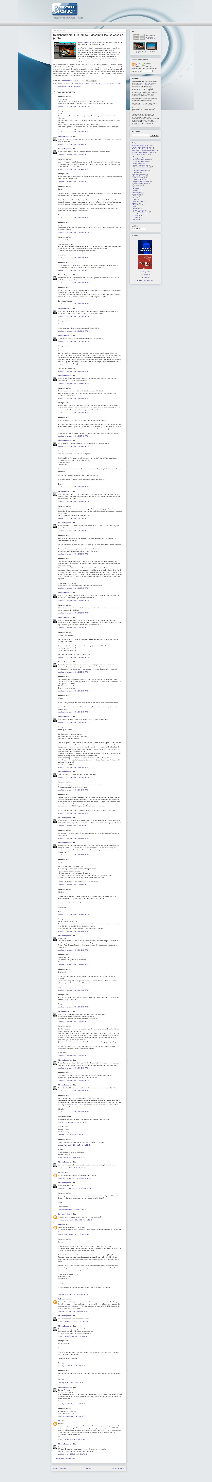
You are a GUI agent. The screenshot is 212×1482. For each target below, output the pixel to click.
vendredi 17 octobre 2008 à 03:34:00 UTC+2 (74, 144)
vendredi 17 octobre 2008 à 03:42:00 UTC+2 (74, 990)
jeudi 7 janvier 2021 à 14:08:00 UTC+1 (71, 1383)
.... (132, 187)
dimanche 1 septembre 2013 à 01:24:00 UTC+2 (75, 1188)
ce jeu (62, 75)
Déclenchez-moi (141, 53)
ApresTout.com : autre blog (145, 280)
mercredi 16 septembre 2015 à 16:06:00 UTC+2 (75, 1220)
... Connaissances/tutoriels (62, 86)
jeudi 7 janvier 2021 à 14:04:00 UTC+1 (71, 1366)
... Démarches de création (139, 174)
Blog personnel (145, 277)
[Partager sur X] (91, 81)
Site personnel (145, 274)
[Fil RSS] (133, 66)
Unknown (61, 1224)
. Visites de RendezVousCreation (141, 154)
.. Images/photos (95, 84)
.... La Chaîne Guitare (138, 201)
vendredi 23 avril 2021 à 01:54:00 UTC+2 (72, 1454)
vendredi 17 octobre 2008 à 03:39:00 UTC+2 (74, 600)
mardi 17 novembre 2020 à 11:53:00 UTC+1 (73, 1336)
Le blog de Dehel (64, 1214)
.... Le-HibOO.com (137, 203)
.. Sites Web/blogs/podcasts (140, 161)
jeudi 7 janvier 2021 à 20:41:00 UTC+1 (71, 1416)
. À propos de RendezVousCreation (142, 145)
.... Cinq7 (134, 190)
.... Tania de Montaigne (138, 214)
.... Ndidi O (135, 206)
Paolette (61, 1172)
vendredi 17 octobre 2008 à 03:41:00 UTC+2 (74, 838)
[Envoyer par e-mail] (87, 81)
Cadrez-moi (87, 42)
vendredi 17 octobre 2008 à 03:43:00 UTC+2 (74, 1112)
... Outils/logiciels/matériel (139, 179)
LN (59, 1421)
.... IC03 (134, 197)
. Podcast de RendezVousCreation (142, 149)
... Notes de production (138, 178)
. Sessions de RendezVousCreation (142, 152)
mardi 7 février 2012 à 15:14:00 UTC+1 (72, 1157)
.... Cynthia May (136, 194)
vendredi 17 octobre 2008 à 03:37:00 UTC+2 (74, 398)
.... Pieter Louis (136, 208)
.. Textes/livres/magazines (139, 165)
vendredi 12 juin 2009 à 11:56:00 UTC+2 (72, 1135)
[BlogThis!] (89, 81)
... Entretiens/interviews (138, 176)
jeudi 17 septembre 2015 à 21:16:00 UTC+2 (73, 1234)
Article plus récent (59, 1468)
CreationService (151, 38)
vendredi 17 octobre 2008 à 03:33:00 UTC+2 (74, 106)
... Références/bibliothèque (140, 183)
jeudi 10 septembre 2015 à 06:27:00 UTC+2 (73, 1209)
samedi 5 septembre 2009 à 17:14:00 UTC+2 (74, 1145)
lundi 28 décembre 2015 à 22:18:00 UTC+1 (73, 1294)
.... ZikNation (135, 219)
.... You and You (136, 217)
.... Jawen (134, 199)
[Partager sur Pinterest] (96, 81)
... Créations (77, 86)
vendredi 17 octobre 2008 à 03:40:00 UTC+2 (74, 691)
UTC (55, 67)
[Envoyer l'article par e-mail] (83, 81)
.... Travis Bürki (136, 215)
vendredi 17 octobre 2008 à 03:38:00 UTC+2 (74, 501)
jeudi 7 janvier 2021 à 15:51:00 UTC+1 (71, 1404)
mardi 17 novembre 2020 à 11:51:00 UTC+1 (73, 1321)
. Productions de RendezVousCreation (75, 84)
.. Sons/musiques (137, 163)
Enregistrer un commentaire (66, 1458)
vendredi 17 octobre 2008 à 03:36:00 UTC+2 (74, 304)
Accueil (88, 1468)
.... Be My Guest (136, 188)
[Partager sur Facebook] (93, 81)
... (132, 169)
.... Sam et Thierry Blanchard (140, 212)
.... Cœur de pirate (137, 192)
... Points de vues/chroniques (140, 181)
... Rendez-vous (136, 185)
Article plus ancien (118, 1468)
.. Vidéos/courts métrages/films (141, 167)
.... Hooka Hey (136, 196)
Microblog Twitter (145, 272)
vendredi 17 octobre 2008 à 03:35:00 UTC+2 (74, 218)
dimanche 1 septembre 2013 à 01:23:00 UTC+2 (75, 1178)
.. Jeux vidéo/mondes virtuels (112, 84)
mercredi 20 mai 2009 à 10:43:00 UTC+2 (72, 1122)
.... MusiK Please (137, 205)
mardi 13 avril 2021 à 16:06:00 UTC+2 (71, 1439)
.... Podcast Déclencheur (139, 210)
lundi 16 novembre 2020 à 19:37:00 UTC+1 (73, 1311)
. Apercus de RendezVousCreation (142, 147)
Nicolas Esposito (64, 136)
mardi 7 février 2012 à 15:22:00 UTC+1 (72, 1168)
